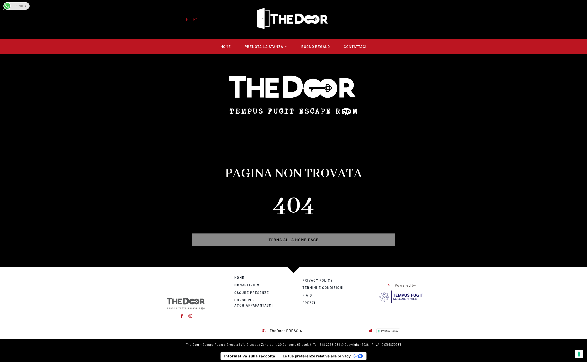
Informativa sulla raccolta (249, 356)
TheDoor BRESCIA (286, 330)
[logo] (401, 291)
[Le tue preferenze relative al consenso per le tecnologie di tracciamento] (579, 354)
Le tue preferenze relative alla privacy (317, 356)
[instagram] (195, 19)
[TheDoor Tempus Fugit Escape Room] (293, 10)
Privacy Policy (389, 330)
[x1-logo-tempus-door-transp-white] (186, 298)
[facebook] (187, 19)
